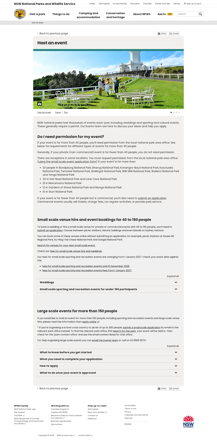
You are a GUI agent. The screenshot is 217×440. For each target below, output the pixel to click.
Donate (128, 424)
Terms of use (130, 408)
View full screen (44, 112)
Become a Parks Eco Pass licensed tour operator (66, 416)
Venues (176, 3)
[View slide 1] (171, 112)
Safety (92, 3)
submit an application (152, 198)
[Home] (20, 14)
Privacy (128, 412)
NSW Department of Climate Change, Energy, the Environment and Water (29, 421)
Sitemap (128, 418)
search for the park (124, 331)
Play (66, 112)
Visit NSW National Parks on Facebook (16, 435)
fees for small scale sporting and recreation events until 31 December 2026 (85, 266)
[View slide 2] (173, 112)
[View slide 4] (179, 112)
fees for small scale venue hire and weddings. (76, 251)
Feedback (92, 418)
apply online (89, 321)
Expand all (173, 276)
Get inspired (104, 3)
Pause (58, 112)
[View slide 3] (176, 112)
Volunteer (147, 3)
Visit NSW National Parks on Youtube (29, 435)
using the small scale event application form (67, 161)
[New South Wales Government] (188, 421)
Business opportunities (61, 421)
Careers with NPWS (59, 412)
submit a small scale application (141, 327)
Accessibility (130, 405)
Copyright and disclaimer (136, 415)
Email (175, 33)
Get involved (56, 424)
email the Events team (105, 340)
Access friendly (120, 3)
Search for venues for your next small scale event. (66, 245)
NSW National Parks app (25, 409)
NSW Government (65, 435)
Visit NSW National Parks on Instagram (23, 435)
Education (135, 3)
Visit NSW (18, 415)
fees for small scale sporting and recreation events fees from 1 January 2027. (87, 270)
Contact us (93, 415)
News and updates (96, 412)
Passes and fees (162, 3)
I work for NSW (84, 435)
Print (163, 33)
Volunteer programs (60, 409)
